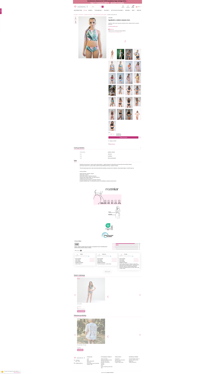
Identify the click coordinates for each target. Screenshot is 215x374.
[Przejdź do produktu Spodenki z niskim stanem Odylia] (129, 90)
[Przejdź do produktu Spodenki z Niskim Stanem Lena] (112, 126)
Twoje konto (117, 358)
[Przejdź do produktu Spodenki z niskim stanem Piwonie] (137, 66)
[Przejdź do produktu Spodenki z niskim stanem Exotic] (129, 114)
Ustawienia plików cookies (134, 358)
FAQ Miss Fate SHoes (105, 361)
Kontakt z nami (89, 364)
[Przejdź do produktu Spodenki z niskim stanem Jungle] (129, 54)
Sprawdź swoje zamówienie (120, 359)
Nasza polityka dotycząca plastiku (93, 363)
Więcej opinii (107, 271)
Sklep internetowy (107, 372)
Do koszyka (80, 349)
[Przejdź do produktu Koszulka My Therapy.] (91, 331)
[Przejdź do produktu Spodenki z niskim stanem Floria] (137, 78)
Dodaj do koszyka (123, 137)
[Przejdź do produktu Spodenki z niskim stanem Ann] (120, 66)
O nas (88, 358)
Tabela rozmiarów (104, 358)
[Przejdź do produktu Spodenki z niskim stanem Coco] (112, 102)
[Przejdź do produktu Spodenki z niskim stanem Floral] (120, 54)
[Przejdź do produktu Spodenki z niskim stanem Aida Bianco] (137, 114)
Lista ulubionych (118, 361)
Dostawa (102, 363)
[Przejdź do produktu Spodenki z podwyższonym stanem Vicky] (137, 54)
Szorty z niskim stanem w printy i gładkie (99, 14)
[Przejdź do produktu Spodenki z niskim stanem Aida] (120, 102)
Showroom (89, 362)
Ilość (109, 132)
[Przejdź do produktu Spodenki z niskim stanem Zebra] (120, 114)
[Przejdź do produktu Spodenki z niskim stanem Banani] (120, 90)
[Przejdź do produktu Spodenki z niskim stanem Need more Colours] (129, 78)
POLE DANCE (81, 14)
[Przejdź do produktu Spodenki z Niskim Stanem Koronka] (112, 54)
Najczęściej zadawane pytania (106, 359)
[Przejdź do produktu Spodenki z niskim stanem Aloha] (112, 90)
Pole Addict (76, 14)
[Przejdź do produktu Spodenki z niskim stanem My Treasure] (112, 78)
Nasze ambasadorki (90, 361)
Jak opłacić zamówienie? (105, 362)
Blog (88, 359)
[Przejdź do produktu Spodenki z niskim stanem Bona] (129, 102)
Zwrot (102, 365)
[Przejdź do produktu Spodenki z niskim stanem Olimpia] (137, 102)
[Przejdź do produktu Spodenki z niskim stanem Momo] (137, 90)
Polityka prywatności (132, 362)
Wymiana (102, 364)
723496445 (77, 360)
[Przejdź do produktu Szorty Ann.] (91, 290)
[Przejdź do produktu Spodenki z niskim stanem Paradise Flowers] (120, 78)
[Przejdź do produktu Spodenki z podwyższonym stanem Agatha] (112, 66)
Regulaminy (131, 361)
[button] (103, 7)
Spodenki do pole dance (88, 14)
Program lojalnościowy (119, 362)
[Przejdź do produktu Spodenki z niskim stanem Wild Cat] (129, 66)
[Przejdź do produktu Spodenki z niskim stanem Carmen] (112, 114)
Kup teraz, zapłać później (133, 359)
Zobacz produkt (81, 311)
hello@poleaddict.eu (79, 363)
